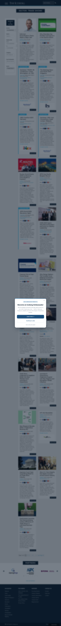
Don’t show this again (30, 324)
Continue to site (30, 320)
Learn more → (30, 316)
